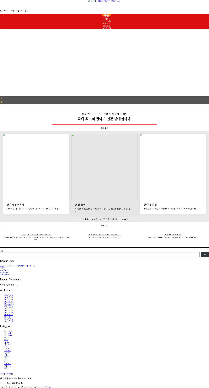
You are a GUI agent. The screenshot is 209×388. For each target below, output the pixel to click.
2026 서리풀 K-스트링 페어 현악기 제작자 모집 (36, 235)
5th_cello (8, 331)
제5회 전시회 (106, 21)
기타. (6, 346)
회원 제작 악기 (106, 23)
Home (106, 15)
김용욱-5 (7, 351)
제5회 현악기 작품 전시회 (172, 235)
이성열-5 (7, 364)
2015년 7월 (8, 319)
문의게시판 (107, 28)
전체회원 (106, 19)
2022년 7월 (8, 310)
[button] (104, 98)
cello (6, 338)
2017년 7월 (8, 317)
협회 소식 (106, 26)
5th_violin (8, 335)
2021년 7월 (8, 312)
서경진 (2, 268)
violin (6, 342)
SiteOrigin (48, 387)
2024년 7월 (8, 306)
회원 (6, 368)
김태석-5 (7, 353)
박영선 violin (5, 275)
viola (6, 340)
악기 (6, 362)
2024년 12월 (9, 304)
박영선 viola (4, 272)
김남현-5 (7, 348)
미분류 (6, 355)
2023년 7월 (8, 308)
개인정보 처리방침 (6, 374)
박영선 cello (4, 270)
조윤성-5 (7, 366)
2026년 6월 (8, 295)
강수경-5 (7, 344)
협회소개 (106, 17)
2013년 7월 (8, 321)
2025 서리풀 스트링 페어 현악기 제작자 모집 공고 (104, 235)
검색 (1, 251)
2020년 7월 (8, 315)
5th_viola (8, 333)
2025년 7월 (8, 299)
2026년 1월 (8, 297)
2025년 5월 (8, 302)
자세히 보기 (192, 237)
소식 (6, 359)
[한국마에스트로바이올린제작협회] (104, 5)
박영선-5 (7, 357)
